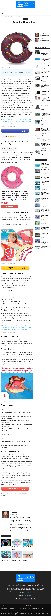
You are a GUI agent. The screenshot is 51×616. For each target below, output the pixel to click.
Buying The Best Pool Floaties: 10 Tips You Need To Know (45, 210)
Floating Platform (32, 10)
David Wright (19, 24)
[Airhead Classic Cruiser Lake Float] (28, 554)
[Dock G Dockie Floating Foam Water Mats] (25, 4)
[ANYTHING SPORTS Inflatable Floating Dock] (37, 171)
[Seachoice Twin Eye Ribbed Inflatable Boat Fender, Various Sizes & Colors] (37, 107)
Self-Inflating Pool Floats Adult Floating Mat (45, 193)
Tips (38, 10)
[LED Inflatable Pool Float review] (6, 542)
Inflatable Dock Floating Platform (35, 608)
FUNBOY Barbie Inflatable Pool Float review (16, 560)
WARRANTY (28, 605)
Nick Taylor (42, 38)
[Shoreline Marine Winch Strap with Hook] (37, 93)
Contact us (4, 13)
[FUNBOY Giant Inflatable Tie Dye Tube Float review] (17, 542)
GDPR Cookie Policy (33, 607)
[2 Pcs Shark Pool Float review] (28, 542)
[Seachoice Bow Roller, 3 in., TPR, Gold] (37, 67)
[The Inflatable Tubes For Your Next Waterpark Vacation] (37, 228)
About (41, 10)
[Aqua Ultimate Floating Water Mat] (37, 247)
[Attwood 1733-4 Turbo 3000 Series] (37, 72)
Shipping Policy (3, 607)
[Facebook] (2, 504)
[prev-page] (2, 564)
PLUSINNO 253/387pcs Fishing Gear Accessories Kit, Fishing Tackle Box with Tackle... (45, 99)
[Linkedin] (22, 599)
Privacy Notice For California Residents (21, 607)
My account (18, 605)
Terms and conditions (36, 605)
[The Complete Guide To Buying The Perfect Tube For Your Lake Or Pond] (37, 241)
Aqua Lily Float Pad (44, 221)
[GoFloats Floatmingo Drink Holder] (37, 205)
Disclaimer (12, 605)
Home (3, 10)
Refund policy (10, 607)
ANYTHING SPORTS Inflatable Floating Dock (45, 171)
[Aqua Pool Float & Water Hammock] (37, 200)
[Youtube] (35, 599)
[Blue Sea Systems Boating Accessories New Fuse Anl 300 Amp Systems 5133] (37, 85)
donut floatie (7, 154)
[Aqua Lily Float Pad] (37, 223)
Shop (18, 608)
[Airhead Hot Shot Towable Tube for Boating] (37, 217)
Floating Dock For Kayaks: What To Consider (44, 234)
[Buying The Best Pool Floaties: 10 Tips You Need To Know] (37, 210)
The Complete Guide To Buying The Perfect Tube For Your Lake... (45, 241)
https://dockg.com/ (13, 514)
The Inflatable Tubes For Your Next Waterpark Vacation (45, 228)
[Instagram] (19, 599)
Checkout (2, 609)
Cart (21, 608)
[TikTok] (28, 599)
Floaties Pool (24, 10)
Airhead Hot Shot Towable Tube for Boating (44, 216)
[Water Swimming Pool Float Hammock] (37, 188)
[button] (48, 10)
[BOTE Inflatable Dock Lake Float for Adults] (37, 177)
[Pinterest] (8, 504)
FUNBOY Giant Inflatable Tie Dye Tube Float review (17, 548)
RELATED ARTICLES (6, 536)
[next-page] (4, 564)
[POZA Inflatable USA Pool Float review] (6, 554)
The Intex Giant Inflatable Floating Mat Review (45, 164)
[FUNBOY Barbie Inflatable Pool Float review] (17, 554)
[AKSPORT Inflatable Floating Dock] (37, 183)
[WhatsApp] (11, 504)
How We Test (3, 605)
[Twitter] (5, 504)
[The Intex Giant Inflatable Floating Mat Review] (37, 165)
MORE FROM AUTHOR (16, 536)
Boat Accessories (16, 10)
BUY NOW (9, 206)
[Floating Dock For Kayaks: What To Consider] (37, 235)
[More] (41, 28)
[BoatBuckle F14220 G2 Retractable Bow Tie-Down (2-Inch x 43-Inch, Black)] (37, 78)
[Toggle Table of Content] (14, 148)
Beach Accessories (8, 10)
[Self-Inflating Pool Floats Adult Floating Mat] (37, 193)
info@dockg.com (28, 595)
